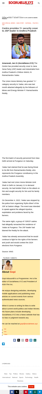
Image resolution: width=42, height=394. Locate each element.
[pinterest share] (26, 340)
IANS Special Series (15, 16)
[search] (39, 3)
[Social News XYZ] (20, 3)
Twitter (5, 334)
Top (3, 24)
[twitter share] (18, 340)
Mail (5, 329)
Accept (31, 386)
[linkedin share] (31, 340)
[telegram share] (3, 344)
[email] (21, 392)
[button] (21, 46)
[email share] (22, 340)
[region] (21, 9)
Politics (35, 23)
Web (5, 331)
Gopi (13, 271)
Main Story (20, 23)
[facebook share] (14, 340)
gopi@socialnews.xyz (29, 324)
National (28, 23)
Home (4, 16)
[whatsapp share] (35, 340)
